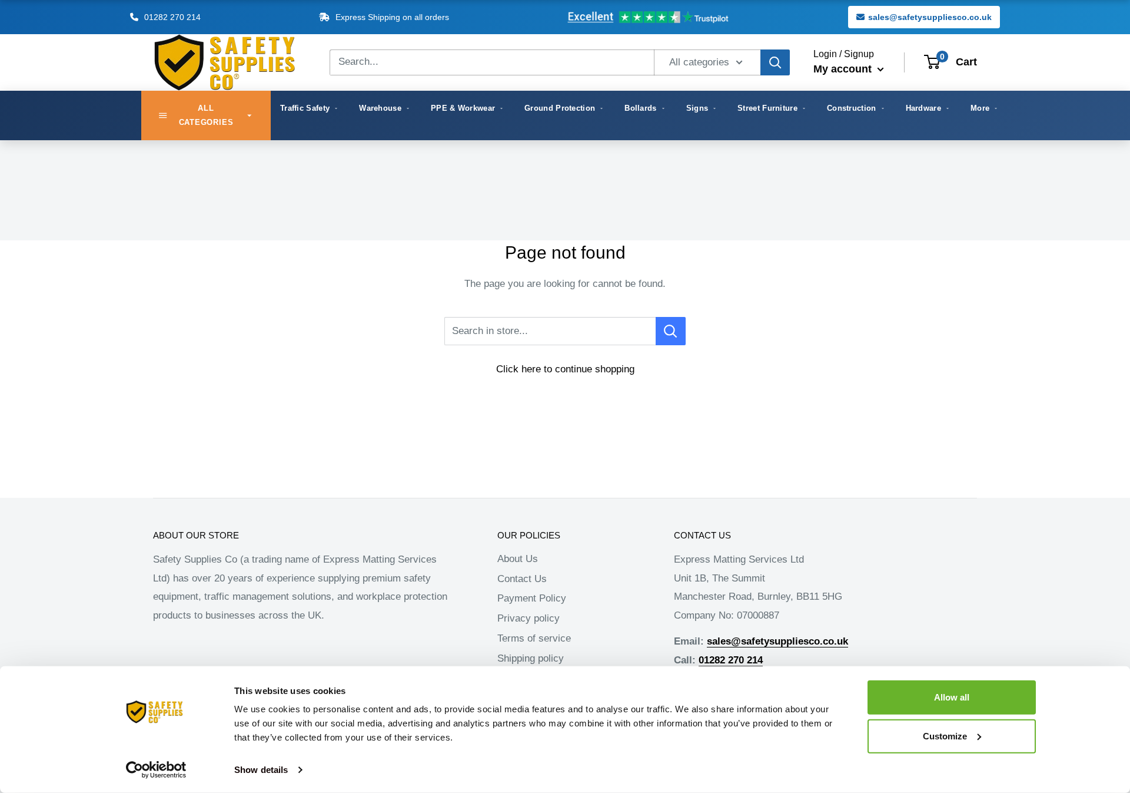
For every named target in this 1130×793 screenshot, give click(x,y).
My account (844, 69)
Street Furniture (767, 108)
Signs (697, 108)
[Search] (775, 62)
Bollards (640, 108)
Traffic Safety (305, 108)
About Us (517, 558)
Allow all (951, 697)
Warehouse (380, 108)
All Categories (206, 115)
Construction (851, 108)
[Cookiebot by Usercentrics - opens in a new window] (156, 770)
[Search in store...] (671, 331)
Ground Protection (559, 108)
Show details (261, 770)
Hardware (923, 108)
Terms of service (534, 638)
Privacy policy (528, 618)
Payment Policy (531, 598)
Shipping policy (530, 658)
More (980, 108)
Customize (945, 736)
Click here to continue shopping (565, 369)
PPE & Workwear (463, 108)
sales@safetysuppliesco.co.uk (930, 17)
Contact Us (522, 578)
